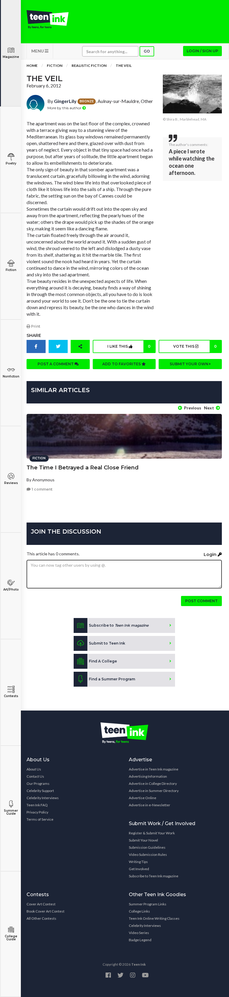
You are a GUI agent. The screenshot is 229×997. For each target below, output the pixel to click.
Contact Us (35, 776)
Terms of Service (40, 819)
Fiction (11, 270)
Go (147, 51)
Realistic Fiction (89, 65)
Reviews (11, 483)
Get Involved (139, 869)
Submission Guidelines (147, 847)
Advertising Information (148, 776)
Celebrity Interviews (43, 798)
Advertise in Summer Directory (154, 790)
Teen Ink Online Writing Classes (154, 918)
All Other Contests (41, 918)
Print (35, 326)
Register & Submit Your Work (152, 833)
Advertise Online (142, 798)
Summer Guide (11, 812)
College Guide (11, 937)
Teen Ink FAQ (37, 805)
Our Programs (38, 783)
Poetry (11, 163)
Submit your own (189, 364)
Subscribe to (118, 625)
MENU (38, 50)
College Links (139, 911)
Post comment (201, 601)
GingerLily (65, 101)
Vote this (195, 346)
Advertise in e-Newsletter (149, 805)
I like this (129, 346)
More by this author (64, 108)
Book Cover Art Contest (45, 911)
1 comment (41, 489)
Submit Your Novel (143, 840)
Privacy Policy (37, 812)
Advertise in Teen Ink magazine (153, 769)
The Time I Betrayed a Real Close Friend (83, 467)
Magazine (11, 57)
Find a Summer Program (112, 679)
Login (211, 554)
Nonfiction (11, 376)
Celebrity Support (40, 790)
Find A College (103, 661)
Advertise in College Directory (153, 783)
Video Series (139, 932)
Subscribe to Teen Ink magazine (153, 876)
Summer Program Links (147, 904)
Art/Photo (11, 589)
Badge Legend (140, 940)
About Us (34, 769)
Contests (11, 696)
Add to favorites (122, 364)
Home (32, 65)
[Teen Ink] (48, 19)
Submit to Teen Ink (107, 643)
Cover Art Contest (41, 904)
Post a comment (56, 364)
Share (34, 335)
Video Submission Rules (148, 854)
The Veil (123, 65)
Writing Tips (138, 861)
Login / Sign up (202, 51)
